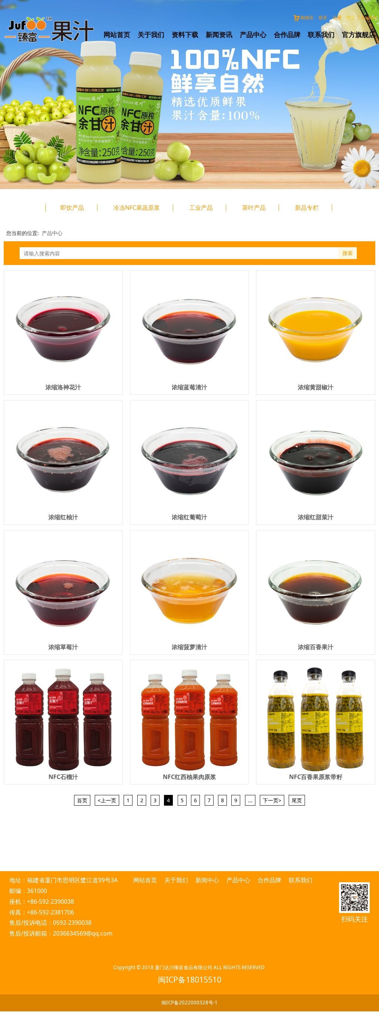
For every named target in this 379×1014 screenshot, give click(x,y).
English (369, 17)
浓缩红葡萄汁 (189, 517)
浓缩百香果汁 (315, 647)
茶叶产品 (254, 207)
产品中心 (253, 34)
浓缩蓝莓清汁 (189, 387)
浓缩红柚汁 (63, 517)
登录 (322, 17)
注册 (337, 17)
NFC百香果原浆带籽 (315, 777)
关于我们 (151, 34)
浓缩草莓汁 (63, 647)
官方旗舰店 (358, 34)
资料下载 (185, 34)
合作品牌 (287, 34)
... (250, 800)
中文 (350, 17)
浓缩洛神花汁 (63, 387)
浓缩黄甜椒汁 (315, 387)
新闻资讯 (219, 34)
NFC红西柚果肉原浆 (189, 777)
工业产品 (201, 207)
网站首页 (117, 34)
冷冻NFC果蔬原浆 (136, 207)
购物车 (307, 17)
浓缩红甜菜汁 (315, 517)
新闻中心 (207, 880)
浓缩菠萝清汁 (189, 647)
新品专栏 (307, 207)
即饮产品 (72, 207)
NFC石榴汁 (63, 777)
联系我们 (321, 34)
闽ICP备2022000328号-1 (189, 1002)
